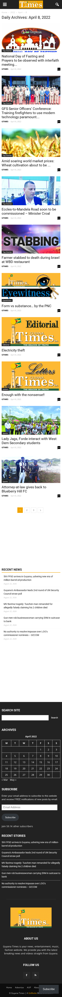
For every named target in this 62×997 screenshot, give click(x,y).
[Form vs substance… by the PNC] (31, 287)
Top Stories (7, 50)
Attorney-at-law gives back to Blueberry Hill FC (24, 489)
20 (24, 768)
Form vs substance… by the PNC (26, 306)
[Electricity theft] (31, 331)
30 (48, 774)
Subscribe (10, 817)
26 (15, 774)
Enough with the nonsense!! (23, 395)
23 (48, 768)
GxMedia (32, 993)
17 (56, 762)
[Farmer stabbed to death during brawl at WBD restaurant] (31, 239)
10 (56, 755)
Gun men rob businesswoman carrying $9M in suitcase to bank (32, 619)
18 (6, 768)
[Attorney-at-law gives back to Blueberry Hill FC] (31, 468)
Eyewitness (7, 300)
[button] (57, 4)
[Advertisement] (26, 540)
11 (6, 762)
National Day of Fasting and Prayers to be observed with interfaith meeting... (30, 60)
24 (56, 768)
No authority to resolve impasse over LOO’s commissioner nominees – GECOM (26, 633)
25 (6, 774)
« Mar (5, 779)
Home (9, 987)
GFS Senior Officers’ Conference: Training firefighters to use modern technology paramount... (28, 113)
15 (40, 762)
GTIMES (5, 69)
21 (32, 768)
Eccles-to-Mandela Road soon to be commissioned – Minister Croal (29, 211)
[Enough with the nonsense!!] (31, 375)
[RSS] (35, 975)
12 (15, 762)
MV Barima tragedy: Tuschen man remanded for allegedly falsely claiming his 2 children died (28, 606)
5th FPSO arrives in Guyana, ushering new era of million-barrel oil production (28, 578)
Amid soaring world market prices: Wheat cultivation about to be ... (28, 163)
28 (32, 774)
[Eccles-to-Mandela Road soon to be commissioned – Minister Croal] (31, 190)
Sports (5, 433)
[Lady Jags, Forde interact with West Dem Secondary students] (31, 420)
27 (24, 774)
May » (13, 779)
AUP (29, 987)
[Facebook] (26, 975)
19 (15, 768)
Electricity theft (13, 350)
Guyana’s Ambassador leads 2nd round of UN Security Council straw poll (31, 592)
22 (40, 768)
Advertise (19, 987)
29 (40, 774)
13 (24, 762)
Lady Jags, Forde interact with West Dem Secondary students (29, 441)
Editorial (6, 345)
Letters (5, 389)
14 (32, 762)
